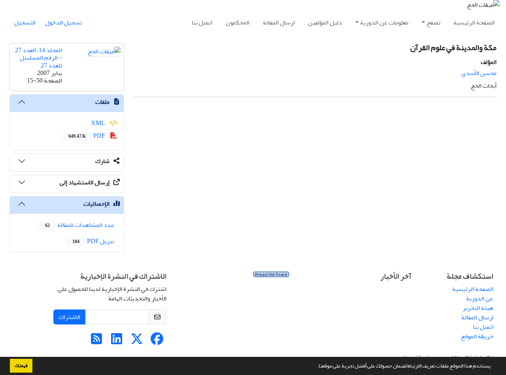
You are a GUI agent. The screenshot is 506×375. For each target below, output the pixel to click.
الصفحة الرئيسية (474, 22)
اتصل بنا (202, 22)
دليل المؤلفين (325, 22)
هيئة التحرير (478, 308)
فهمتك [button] (21, 365)
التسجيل (25, 22)
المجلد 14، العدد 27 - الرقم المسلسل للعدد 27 (38, 57)
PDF (87, 136)
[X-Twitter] (136, 341)
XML (98, 123)
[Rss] (96, 341)
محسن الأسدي (479, 73)
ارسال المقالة (279, 22)
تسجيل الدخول (63, 22)
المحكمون (237, 22)
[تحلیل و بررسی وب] (271, 276)
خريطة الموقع (477, 336)
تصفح (433, 22)
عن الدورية (479, 298)
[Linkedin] (116, 341)
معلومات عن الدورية (384, 22)
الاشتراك (69, 317)
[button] (315, 367)
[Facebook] (156, 341)
